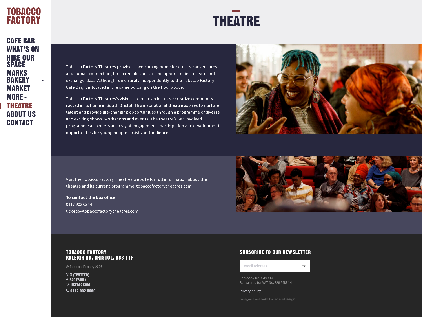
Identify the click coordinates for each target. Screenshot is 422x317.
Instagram (80, 285)
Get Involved (189, 119)
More (15, 97)
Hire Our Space (20, 61)
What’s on (23, 49)
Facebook (78, 280)
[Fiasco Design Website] (284, 299)
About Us (21, 114)
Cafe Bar (21, 41)
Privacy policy (250, 291)
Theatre (19, 106)
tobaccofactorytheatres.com (163, 186)
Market (18, 88)
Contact (20, 123)
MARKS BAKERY (18, 76)
